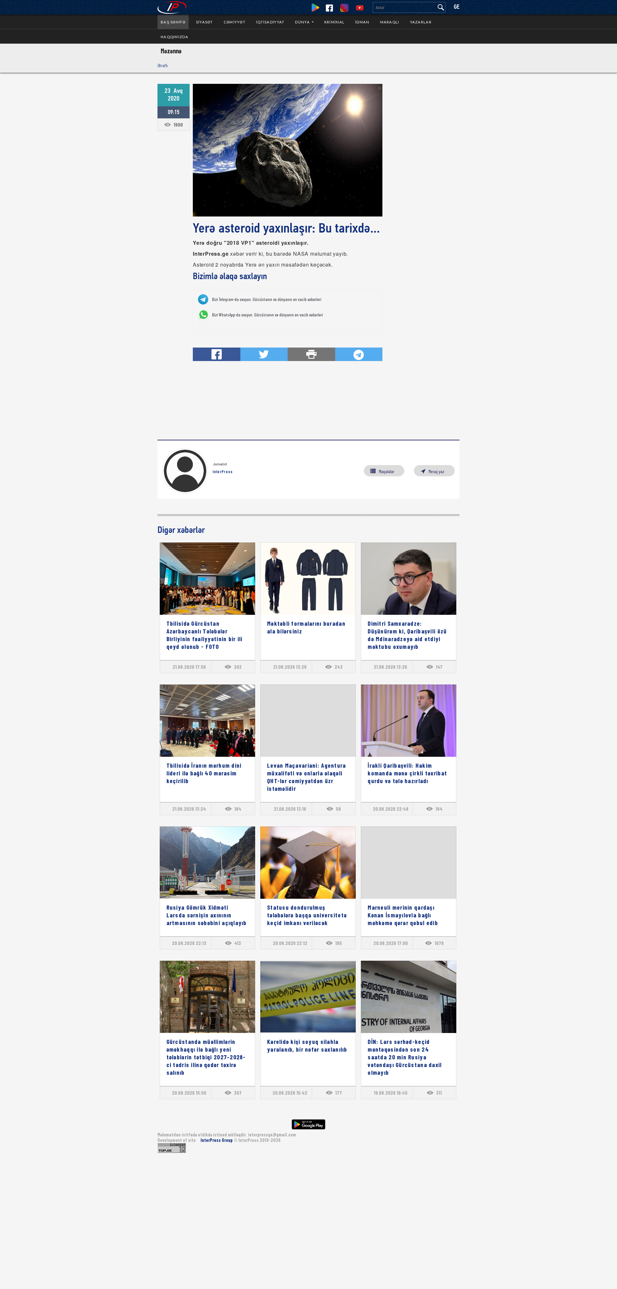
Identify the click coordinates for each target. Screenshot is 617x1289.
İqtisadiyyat (270, 22)
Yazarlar (421, 22)
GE (457, 7)
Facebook (329, 8)
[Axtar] (440, 7)
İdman (362, 22)
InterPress (223, 471)
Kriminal (334, 22)
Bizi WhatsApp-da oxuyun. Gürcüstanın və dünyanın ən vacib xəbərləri (267, 314)
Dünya (303, 22)
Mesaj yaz (436, 471)
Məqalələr (386, 471)
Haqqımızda (174, 37)
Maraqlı (389, 22)
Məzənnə (171, 51)
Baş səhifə (173, 22)
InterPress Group (217, 1140)
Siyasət (204, 22)
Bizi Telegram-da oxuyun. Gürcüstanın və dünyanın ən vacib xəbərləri (266, 299)
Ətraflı (162, 65)
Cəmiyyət (235, 22)
